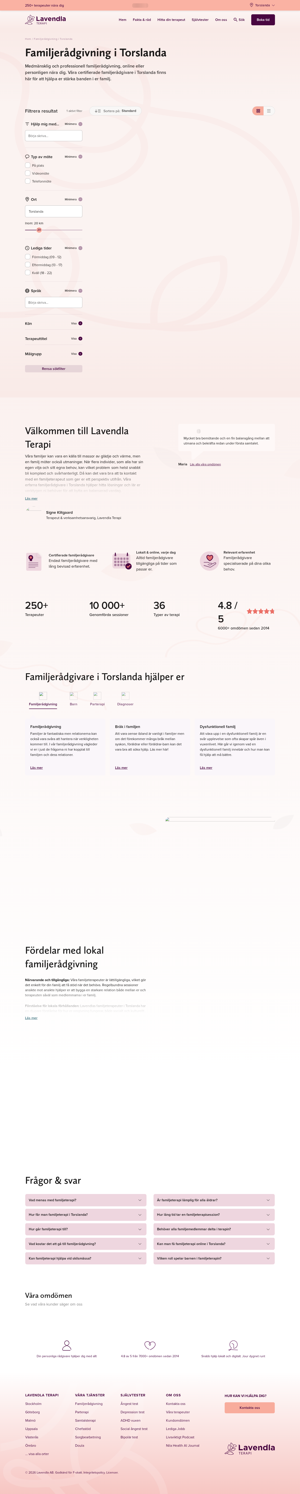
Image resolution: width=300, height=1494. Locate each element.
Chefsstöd (83, 1428)
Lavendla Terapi (42, 1395)
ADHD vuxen (131, 1420)
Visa (74, 323)
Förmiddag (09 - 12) (46, 256)
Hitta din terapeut (171, 19)
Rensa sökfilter (53, 368)
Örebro (30, 1445)
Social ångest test (134, 1428)
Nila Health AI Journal (182, 1445)
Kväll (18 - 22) (42, 272)
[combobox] (53, 139)
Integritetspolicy (94, 1472)
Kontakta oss (175, 1403)
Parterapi (82, 1412)
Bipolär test (129, 1437)
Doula (79, 1445)
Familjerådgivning (89, 1403)
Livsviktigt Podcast (180, 1437)
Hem (122, 19)
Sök (242, 19)
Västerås (31, 1437)
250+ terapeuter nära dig (44, 5)
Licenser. (112, 1472)
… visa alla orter (37, 1453)
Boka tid (263, 19)
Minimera (71, 124)
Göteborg (32, 1412)
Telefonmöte (41, 181)
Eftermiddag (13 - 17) (47, 264)
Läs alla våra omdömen (205, 464)
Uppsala (31, 1428)
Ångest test (129, 1403)
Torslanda (262, 5)
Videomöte (40, 173)
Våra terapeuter (178, 1412)
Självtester (200, 19)
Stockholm (33, 1403)
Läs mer (31, 498)
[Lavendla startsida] (45, 19)
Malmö (30, 1420)
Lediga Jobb (175, 1428)
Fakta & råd (142, 19)
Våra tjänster (90, 1395)
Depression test (133, 1412)
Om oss (221, 19)
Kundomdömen (178, 1420)
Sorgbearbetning (88, 1437)
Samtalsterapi (85, 1420)
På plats (38, 165)
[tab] (43, 699)
